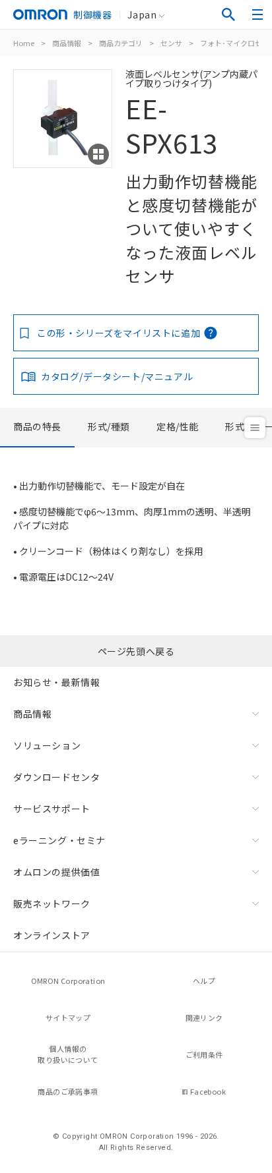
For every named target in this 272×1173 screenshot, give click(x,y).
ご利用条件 (204, 1054)
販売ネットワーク (51, 903)
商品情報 (66, 43)
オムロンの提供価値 (56, 871)
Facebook (208, 1091)
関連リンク (204, 1017)
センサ (171, 43)
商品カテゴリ (121, 43)
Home (23, 43)
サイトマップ (68, 1017)
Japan (141, 14)
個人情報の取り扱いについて (68, 1054)
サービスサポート (51, 808)
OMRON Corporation (68, 980)
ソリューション (47, 745)
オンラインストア (51, 935)
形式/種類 (109, 426)
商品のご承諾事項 (68, 1091)
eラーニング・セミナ (59, 840)
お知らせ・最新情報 (56, 682)
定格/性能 (177, 426)
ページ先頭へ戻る (136, 651)
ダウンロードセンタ (56, 777)
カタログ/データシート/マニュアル (117, 376)
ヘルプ (204, 980)
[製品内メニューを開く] (254, 427)
